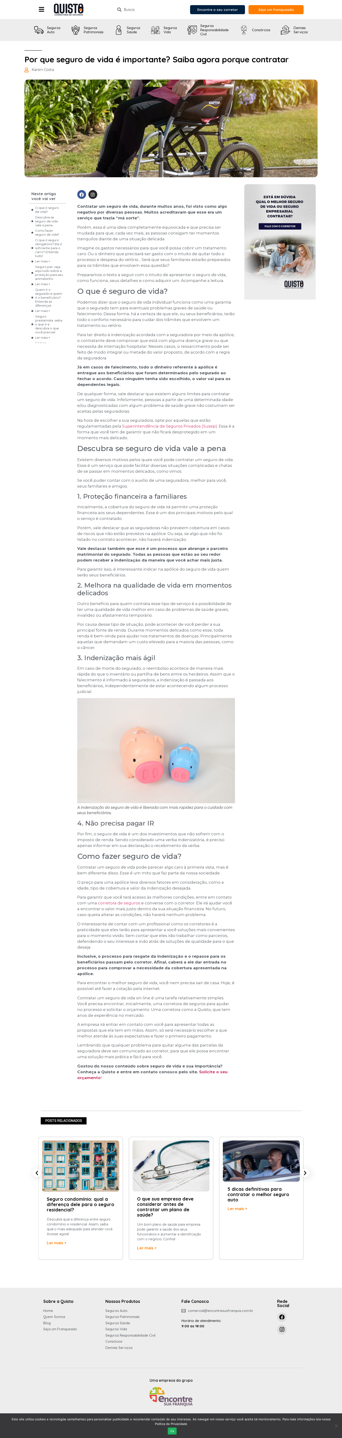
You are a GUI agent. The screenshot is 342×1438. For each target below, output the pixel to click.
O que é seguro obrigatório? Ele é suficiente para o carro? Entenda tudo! (48, 248)
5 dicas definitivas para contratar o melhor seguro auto (168, 1194)
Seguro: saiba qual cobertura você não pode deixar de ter (261, 1191)
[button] (37, 1172)
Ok (172, 1431)
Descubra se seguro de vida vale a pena (46, 221)
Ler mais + (42, 261)
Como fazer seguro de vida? (47, 232)
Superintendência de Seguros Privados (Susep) (169, 426)
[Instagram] (92, 194)
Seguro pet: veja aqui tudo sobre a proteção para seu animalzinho (49, 273)
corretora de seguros (119, 903)
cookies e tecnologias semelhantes (60, 1419)
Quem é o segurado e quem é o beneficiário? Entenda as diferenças (48, 297)
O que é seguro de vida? (47, 210)
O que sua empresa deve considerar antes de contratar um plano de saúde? (75, 1207)
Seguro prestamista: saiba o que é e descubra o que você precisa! (48, 324)
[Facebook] (81, 194)
